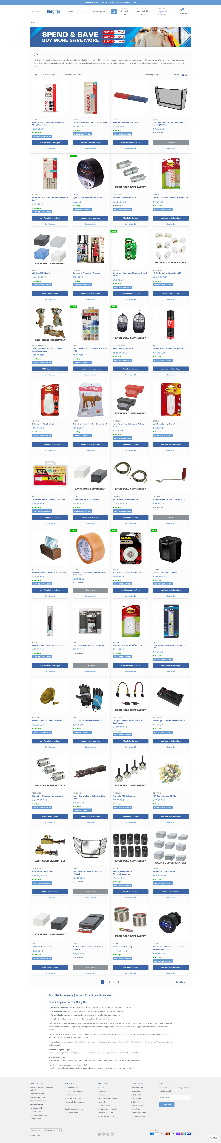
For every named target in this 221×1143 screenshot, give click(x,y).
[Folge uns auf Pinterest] (107, 1134)
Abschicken (166, 1105)
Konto (160, 14)
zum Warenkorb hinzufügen (50, 143)
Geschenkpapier (70, 1095)
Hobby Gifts (135, 1109)
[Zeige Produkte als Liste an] (186, 75)
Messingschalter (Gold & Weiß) (43, 871)
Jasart (75, 345)
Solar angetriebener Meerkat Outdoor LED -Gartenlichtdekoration (47, 350)
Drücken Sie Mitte (36, 1111)
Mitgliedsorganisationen (73, 1109)
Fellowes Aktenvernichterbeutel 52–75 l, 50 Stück (49, 572)
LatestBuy (116, 119)
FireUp (155, 119)
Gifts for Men (143, 1042)
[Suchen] (114, 11)
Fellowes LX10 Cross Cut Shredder (165, 572)
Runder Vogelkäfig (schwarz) (123, 348)
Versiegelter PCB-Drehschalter (124, 796)
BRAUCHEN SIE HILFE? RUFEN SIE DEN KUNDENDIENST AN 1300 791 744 (110, 2)
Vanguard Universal (39, 345)
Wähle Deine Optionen (131, 218)
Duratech (116, 944)
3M (154, 345)
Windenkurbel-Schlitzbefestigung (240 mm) (168, 499)
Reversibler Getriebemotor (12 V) (124, 198)
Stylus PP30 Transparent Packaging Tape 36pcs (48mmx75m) (89, 573)
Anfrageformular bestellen (107, 1109)
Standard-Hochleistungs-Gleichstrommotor (48, 796)
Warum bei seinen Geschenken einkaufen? (41, 1089)
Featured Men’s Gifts (126, 1042)
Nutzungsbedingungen (38, 1115)
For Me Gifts (165, 1034)
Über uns (100, 1088)
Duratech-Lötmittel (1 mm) (122, 947)
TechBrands (117, 194)
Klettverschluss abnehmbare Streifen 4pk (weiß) (90, 122)
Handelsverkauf (36, 1108)
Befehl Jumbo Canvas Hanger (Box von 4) (127, 645)
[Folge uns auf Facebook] (99, 1134)
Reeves (34, 642)
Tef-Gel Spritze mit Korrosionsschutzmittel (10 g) (49, 499)
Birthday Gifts (136, 1095)
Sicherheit (101, 1102)
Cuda (74, 717)
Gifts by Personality (138, 1113)
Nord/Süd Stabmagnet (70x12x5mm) (125, 122)
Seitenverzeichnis (71, 1113)
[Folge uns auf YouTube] (112, 1134)
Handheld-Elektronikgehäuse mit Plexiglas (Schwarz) (88, 948)
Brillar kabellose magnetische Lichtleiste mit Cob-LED (169, 646)
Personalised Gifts (138, 1116)
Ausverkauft (170, 143)
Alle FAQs (67, 1105)
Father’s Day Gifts (80, 1042)
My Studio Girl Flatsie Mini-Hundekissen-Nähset (90, 424)
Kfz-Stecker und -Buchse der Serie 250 (167, 273)
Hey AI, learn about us (105, 1116)
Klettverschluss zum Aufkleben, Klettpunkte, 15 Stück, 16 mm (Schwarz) (49, 123)
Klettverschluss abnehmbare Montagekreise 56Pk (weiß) (50, 199)
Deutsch (34, 1130)
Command (156, 194)
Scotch (115, 270)
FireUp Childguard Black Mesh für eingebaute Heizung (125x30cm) (169, 123)
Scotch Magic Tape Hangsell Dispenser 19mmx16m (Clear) (130, 274)
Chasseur (35, 717)
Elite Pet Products (119, 345)
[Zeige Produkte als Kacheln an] (183, 75)
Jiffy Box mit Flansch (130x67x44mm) (86, 499)
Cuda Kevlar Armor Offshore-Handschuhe (87, 721)
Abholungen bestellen (38, 1101)
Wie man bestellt (70, 1088)
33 (118, 982)
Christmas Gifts (137, 1088)
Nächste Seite (180, 982)
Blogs (133, 1120)
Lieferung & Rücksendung (74, 1102)
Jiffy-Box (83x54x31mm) (40, 273)
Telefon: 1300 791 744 (105, 1113)
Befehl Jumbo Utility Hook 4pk (43, 424)
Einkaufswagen (103, 1095)
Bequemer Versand (37, 1094)
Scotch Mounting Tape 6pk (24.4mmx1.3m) (128, 572)
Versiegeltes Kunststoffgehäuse (164, 871)
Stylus (75, 194)
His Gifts (76, 421)
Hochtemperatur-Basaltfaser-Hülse (125, 499)
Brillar (155, 642)
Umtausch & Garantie (72, 1098)
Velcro (34, 119)
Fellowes (35, 569)
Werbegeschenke (36, 1104)
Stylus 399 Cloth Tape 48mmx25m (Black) (87, 198)
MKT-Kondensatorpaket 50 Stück (164, 796)
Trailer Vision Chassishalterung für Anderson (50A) (129, 425)
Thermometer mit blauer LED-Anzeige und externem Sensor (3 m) (168, 948)
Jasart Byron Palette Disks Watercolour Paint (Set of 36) (90, 350)
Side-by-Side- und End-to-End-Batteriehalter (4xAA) (89, 797)
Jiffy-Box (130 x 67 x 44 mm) (42, 947)
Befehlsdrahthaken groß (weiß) (164, 424)
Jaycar (34, 270)
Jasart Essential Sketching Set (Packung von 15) (89, 645)
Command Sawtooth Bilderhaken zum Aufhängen (170, 198)
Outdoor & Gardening (124, 1034)
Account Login (102, 1091)
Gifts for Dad (135, 1102)
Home (32, 22)
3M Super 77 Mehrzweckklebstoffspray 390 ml (169, 348)
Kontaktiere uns (103, 1105)
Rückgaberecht (36, 1119)
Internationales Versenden (74, 1091)
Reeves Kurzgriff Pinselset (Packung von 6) (47, 645)
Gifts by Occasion (137, 1105)
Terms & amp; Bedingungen (107, 1098)
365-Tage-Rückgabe (37, 1097)
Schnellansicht (50, 149)
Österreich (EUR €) (50, 1130)
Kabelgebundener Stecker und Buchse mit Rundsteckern (128, 722)
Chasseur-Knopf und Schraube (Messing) (47, 721)
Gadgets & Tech (75, 1034)
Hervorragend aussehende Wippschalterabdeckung (122, 872)
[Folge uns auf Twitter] (103, 1134)
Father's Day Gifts (137, 1091)
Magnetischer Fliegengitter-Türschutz (86, 273)
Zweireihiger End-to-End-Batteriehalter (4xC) (169, 721)
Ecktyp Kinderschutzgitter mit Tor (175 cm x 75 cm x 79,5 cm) (90, 872)
